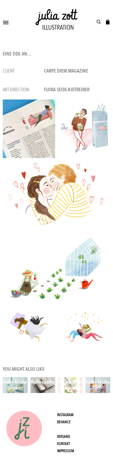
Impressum (65, 450)
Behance (63, 422)
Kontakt (63, 443)
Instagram (65, 414)
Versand (63, 436)
